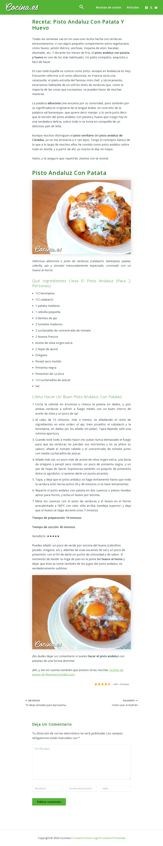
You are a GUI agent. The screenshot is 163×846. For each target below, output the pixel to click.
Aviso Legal (92, 838)
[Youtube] (156, 7)
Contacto (78, 838)
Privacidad (119, 838)
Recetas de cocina (108, 7)
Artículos (133, 7)
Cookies (106, 838)
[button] (81, 7)
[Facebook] (146, 7)
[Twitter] (151, 7)
